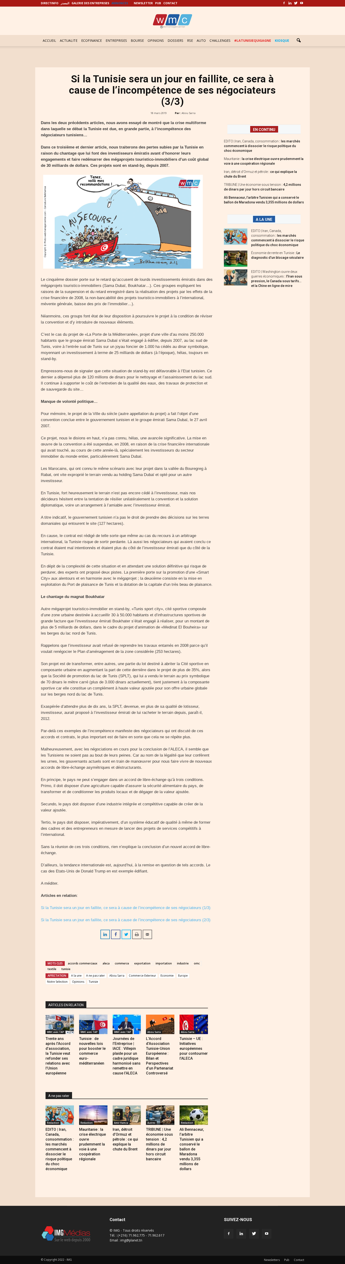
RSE (190, 40)
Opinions (78, 982)
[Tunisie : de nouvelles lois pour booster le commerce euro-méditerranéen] (93, 1024)
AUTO (201, 40)
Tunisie (93, 982)
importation (164, 963)
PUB (158, 3)
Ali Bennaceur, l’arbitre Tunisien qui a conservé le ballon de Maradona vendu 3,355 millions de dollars (192, 1149)
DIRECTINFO (49, 3)
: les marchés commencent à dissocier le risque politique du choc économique (262, 145)
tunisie (65, 969)
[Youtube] (301, 3)
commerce (122, 963)
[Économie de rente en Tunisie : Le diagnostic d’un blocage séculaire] (235, 259)
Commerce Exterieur (142, 976)
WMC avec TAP (55, 1032)
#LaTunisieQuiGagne (252, 40)
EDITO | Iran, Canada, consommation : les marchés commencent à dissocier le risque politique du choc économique (60, 1149)
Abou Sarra (189, 113)
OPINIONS (156, 40)
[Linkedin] (289, 3)
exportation (142, 963)
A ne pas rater (95, 976)
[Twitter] (295, 3)
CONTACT (170, 3)
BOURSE (137, 40)
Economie (167, 976)
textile (52, 969)
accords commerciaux (82, 963)
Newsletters (272, 1260)
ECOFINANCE (91, 40)
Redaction (53, 1122)
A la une (76, 976)
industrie (183, 963)
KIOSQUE (282, 40)
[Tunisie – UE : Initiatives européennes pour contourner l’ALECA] (194, 1024)
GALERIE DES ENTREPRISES (90, 3)
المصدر (65, 3)
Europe (183, 976)
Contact (299, 1260)
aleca (106, 963)
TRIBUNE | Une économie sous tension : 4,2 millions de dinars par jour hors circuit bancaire (159, 1144)
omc (197, 963)
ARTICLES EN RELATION (66, 1005)
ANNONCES (119, 3)
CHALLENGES (220, 40)
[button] (298, 40)
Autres (151, 1122)
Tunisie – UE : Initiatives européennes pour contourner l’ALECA (194, 1048)
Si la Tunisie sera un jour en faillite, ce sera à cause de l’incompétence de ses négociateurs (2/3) (126, 920)
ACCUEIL (49, 40)
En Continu (264, 129)
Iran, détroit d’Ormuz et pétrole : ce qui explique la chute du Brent (125, 1139)
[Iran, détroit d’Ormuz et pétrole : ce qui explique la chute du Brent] (127, 1115)
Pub (286, 1260)
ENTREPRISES (116, 40)
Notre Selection (57, 982)
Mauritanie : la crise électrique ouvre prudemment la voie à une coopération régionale (92, 1144)
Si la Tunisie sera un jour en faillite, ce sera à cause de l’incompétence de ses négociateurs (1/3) (126, 908)
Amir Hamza (121, 1122)
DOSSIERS (175, 40)
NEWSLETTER (143, 3)
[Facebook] (284, 3)
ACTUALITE (68, 40)
